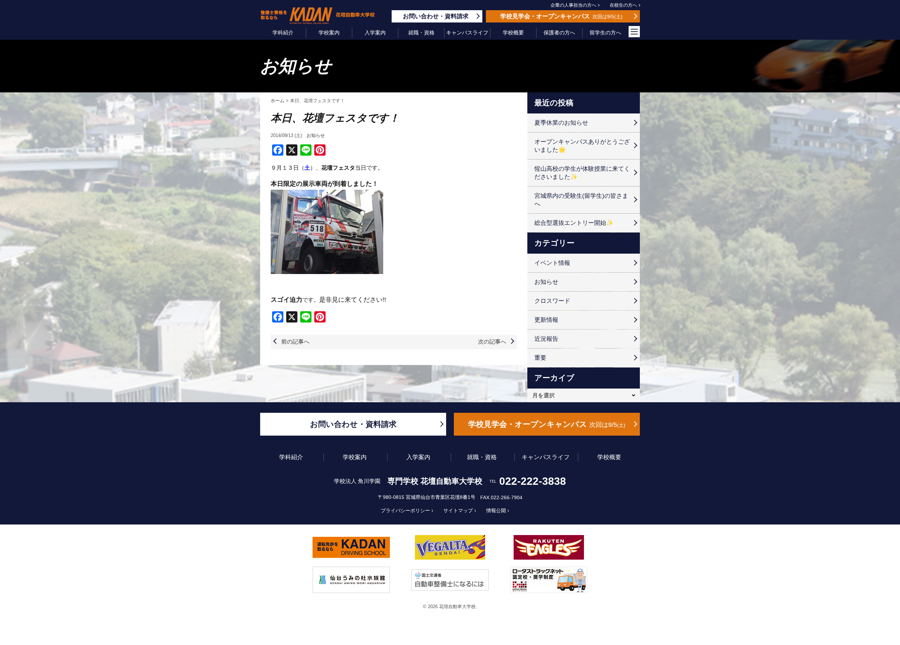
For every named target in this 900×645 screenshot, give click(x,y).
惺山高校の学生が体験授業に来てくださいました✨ (582, 172)
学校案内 (329, 32)
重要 (540, 357)
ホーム (277, 100)
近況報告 (546, 338)
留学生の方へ (605, 32)
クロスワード (552, 301)
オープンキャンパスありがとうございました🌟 (582, 145)
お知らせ (316, 135)
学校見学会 (560, 16)
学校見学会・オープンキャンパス (546, 424)
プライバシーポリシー (405, 510)
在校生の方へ (623, 5)
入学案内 (375, 32)
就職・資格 (421, 32)
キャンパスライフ (467, 32)
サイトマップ (458, 510)
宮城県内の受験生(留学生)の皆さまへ (581, 200)
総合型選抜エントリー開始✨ (573, 223)
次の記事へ (492, 342)
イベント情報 (552, 263)
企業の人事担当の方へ (573, 5)
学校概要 (513, 32)
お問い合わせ (436, 16)
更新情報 (546, 320)
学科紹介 (283, 32)
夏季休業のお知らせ (561, 122)
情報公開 (496, 510)
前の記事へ (295, 342)
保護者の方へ (559, 32)
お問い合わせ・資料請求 (353, 424)
